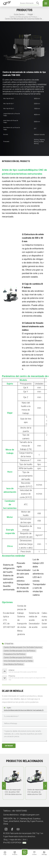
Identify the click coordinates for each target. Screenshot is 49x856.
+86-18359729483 (19, 811)
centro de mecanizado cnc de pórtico (19, 651)
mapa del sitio (15, 840)
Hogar (30, 14)
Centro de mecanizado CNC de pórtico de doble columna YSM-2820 (35, 792)
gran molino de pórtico (13, 664)
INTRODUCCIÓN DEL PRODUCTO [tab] (16, 161)
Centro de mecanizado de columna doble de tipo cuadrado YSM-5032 (24, 710)
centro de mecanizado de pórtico (17, 657)
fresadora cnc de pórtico (14, 654)
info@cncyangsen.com (29, 815)
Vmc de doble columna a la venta (18, 661)
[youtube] (18, 829)
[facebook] (12, 829)
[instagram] (6, 829)
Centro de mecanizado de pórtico (23, 17)
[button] (45, 786)
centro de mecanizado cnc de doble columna (23, 647)
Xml (24, 840)
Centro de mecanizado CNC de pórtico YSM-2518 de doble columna (13, 792)
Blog (5, 840)
